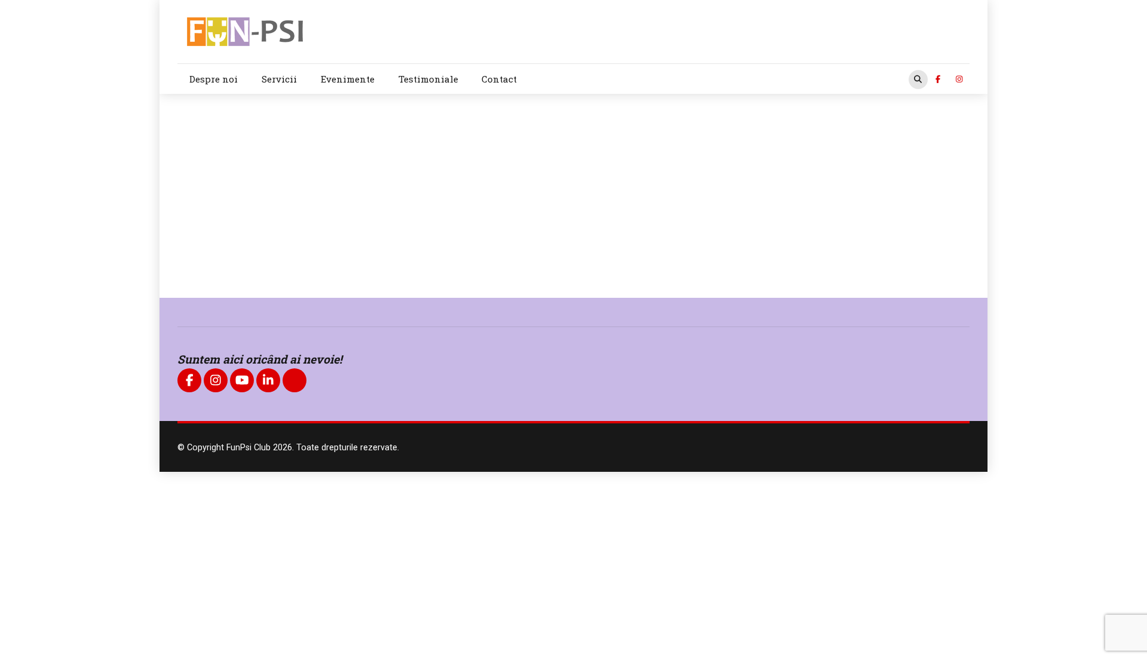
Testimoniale (428, 79)
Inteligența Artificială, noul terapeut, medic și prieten (467, 217)
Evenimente (348, 79)
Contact (499, 79)
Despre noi (213, 79)
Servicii (279, 79)
